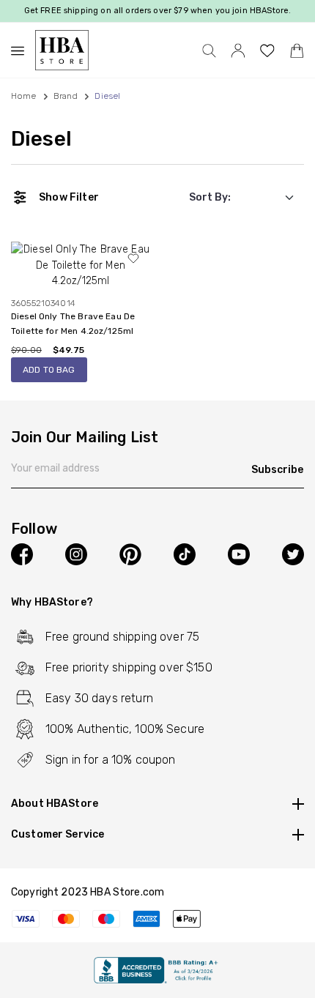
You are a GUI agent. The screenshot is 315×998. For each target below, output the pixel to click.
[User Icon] (238, 50)
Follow (34, 529)
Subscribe (277, 469)
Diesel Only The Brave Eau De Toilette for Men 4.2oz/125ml (73, 323)
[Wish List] (267, 50)
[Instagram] (76, 554)
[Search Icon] (209, 50)
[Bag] (296, 50)
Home (24, 96)
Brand (65, 96)
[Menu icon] (23, 50)
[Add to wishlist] (133, 258)
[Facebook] (22, 554)
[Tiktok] (185, 554)
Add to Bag (49, 370)
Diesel (41, 139)
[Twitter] (293, 554)
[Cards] (157, 918)
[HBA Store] (62, 50)
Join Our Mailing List (84, 438)
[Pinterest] (130, 554)
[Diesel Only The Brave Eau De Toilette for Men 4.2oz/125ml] (80, 264)
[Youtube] (239, 554)
